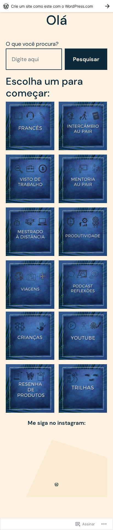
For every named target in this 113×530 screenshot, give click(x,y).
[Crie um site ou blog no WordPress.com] (56, 484)
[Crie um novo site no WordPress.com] (56, 6)
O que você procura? (32, 43)
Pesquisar (86, 59)
